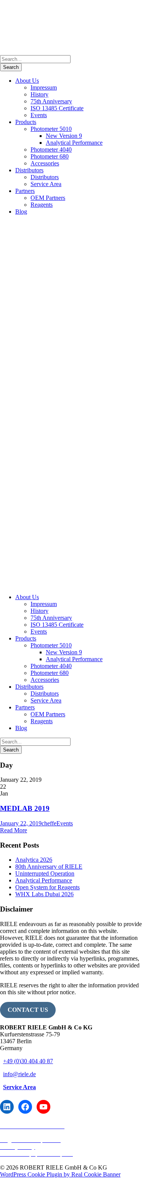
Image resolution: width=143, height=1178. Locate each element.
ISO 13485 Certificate (57, 108)
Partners (25, 191)
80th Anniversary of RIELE (48, 866)
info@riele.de (19, 1074)
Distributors (29, 170)
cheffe (49, 823)
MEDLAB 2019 (25, 808)
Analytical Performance (74, 142)
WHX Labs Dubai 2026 (44, 894)
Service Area (46, 184)
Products (25, 122)
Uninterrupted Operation (44, 873)
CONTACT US (28, 1009)
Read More (13, 830)
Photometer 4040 (51, 149)
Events (39, 115)
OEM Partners (48, 197)
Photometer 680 (50, 156)
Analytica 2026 (33, 859)
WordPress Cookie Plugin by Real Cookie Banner (60, 1174)
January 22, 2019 (21, 823)
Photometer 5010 (51, 129)
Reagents (42, 204)
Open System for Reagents (47, 887)
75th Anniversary (51, 101)
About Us (27, 80)
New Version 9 (64, 135)
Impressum (44, 87)
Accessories (45, 163)
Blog (21, 211)
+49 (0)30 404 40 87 (28, 1061)
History (39, 94)
